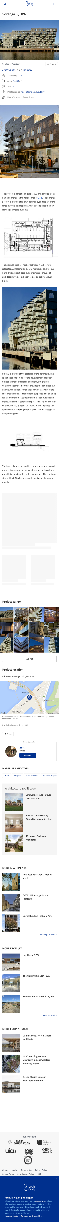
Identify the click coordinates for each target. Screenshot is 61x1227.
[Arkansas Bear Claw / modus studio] (11, 882)
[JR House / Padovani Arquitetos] (14, 843)
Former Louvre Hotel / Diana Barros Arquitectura (39, 817)
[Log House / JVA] (11, 962)
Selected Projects (50, 775)
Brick (7, 775)
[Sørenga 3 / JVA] (21, 614)
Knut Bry (40, 91)
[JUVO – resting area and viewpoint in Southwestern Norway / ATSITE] (11, 1064)
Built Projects (32, 775)
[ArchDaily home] (29, 3)
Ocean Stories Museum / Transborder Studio (35, 1078)
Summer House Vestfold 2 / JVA (38, 996)
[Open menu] (4, 3)
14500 (16, 81)
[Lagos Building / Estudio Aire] (11, 923)
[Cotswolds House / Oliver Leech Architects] (14, 802)
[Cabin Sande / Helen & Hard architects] (11, 1043)
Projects (17, 775)
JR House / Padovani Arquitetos (36, 838)
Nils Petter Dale (28, 91)
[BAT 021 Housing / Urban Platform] (11, 902)
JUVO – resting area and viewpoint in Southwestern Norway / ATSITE (37, 1060)
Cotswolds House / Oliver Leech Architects (38, 796)
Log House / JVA (31, 955)
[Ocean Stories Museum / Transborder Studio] (11, 1084)
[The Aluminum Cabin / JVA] (11, 983)
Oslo (40, 197)
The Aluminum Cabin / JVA (36, 976)
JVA (20, 75)
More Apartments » (48, 935)
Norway (27, 70)
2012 (15, 86)
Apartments (8, 70)
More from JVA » (50, 1015)
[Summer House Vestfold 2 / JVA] (11, 1004)
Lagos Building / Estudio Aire (37, 916)
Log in (53, 3)
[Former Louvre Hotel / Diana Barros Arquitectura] (14, 823)
